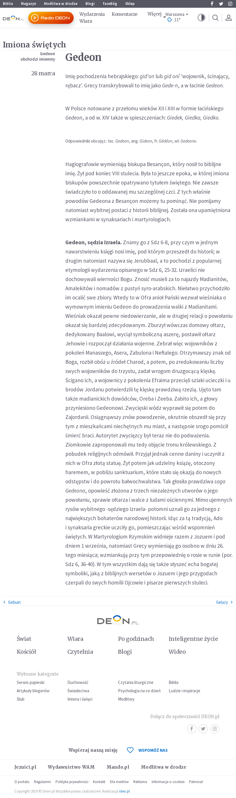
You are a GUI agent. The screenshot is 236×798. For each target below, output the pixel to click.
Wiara (85, 21)
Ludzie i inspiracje (184, 690)
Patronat (196, 781)
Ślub (20, 699)
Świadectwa (78, 690)
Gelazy (222, 602)
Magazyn (28, 3)
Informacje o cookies (168, 781)
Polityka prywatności (72, 781)
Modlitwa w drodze (60, 3)
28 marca (43, 73)
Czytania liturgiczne (135, 682)
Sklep (130, 3)
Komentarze (125, 14)
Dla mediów (119, 781)
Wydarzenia (92, 14)
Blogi (90, 3)
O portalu (21, 781)
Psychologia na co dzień (139, 690)
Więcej (154, 14)
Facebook (212, 4)
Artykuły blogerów (33, 690)
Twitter (221, 4)
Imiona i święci (79, 699)
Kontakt (99, 781)
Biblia (8, 3)
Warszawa (174, 14)
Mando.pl (117, 767)
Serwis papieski (30, 682)
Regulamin (42, 781)
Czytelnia (80, 651)
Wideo (177, 651)
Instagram (230, 4)
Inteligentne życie (193, 638)
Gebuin (14, 602)
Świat (24, 638)
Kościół (26, 651)
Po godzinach (136, 638)
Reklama (140, 781)
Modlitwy (126, 699)
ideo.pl (124, 791)
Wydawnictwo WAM (71, 767)
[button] (201, 17)
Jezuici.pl (25, 767)
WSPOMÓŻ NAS (153, 750)
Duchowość (77, 682)
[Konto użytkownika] (228, 17)
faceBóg (110, 3)
